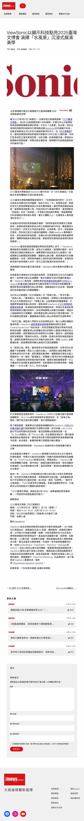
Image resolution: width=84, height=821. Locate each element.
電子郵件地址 (15, 724)
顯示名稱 (13, 714)
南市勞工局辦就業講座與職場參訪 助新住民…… (34, 652)
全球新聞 (24, 49)
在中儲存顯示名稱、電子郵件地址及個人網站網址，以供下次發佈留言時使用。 (41, 744)
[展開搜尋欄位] (23, 5)
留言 (12, 686)
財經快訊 (11, 604)
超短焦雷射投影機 (39, 324)
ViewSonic (50, 128)
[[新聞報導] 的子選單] (14, 13)
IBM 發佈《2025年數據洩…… (20, 588)
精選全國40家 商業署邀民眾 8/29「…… (29, 610)
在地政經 (11, 632)
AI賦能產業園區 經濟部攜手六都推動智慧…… (32, 624)
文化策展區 (65, 131)
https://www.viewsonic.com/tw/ (28, 563)
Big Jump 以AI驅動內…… (65, 588)
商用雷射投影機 (51, 280)
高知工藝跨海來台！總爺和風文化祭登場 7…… (32, 638)
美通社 (12, 49)
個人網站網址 (14, 734)
